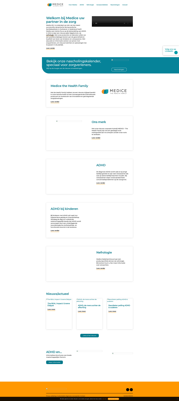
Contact (82, 396)
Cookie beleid (61, 396)
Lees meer (51, 309)
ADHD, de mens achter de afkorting (89, 306)
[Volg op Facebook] (131, 389)
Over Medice (73, 5)
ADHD (82, 5)
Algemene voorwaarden (73, 396)
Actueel (124, 5)
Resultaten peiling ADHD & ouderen (119, 306)
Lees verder (50, 48)
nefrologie (50, 35)
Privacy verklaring (51, 396)
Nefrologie (90, 5)
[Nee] (177, 399)
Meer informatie (54, 362)
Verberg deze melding (113, 398)
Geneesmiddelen (102, 5)
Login (132, 5)
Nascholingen (115, 5)
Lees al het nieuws (89, 335)
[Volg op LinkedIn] (176, 52)
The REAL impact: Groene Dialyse (58, 304)
